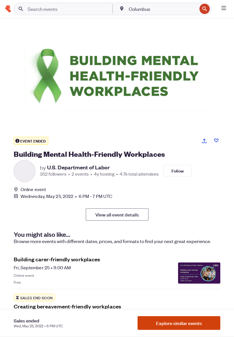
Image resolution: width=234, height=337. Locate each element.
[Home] (8, 8)
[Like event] (216, 141)
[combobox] (162, 8)
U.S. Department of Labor (78, 167)
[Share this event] (204, 141)
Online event (33, 189)
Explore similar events (179, 323)
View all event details (117, 214)
